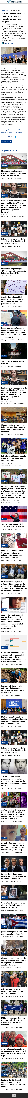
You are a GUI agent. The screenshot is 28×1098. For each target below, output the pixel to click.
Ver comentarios (6, 141)
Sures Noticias (8, 43)
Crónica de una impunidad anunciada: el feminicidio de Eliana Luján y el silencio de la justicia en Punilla (12, 300)
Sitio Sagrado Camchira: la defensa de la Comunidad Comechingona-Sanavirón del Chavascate (13, 689)
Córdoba (4, 323)
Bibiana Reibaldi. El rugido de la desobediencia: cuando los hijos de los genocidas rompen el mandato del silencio (13, 961)
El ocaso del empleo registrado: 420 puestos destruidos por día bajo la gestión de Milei (13, 173)
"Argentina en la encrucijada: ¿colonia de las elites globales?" (13, 525)
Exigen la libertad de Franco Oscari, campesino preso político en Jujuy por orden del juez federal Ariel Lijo (13, 554)
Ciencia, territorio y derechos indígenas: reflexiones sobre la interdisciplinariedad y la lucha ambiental (13, 428)
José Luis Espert (11, 130)
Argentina (5, 10)
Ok (14, 1095)
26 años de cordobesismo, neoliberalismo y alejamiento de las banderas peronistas (13, 876)
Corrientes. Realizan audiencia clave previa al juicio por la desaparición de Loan (13, 905)
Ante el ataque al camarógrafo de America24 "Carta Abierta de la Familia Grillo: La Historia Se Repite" (14, 1052)
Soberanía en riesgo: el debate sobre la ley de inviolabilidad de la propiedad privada (13, 241)
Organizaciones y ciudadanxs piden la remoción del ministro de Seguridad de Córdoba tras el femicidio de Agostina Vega (13, 846)
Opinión (4, 450)
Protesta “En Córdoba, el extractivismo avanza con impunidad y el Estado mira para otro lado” (13, 1083)
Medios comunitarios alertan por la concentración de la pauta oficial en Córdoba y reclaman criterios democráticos (14, 720)
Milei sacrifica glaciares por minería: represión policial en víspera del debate (12, 991)
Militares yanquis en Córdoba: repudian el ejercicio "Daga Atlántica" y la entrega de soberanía (13, 1021)
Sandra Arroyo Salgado (16, 132)
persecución (4, 132)
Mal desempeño (21, 130)
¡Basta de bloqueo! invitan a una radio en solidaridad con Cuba (14, 932)
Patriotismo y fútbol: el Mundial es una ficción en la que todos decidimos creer (13, 458)
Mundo (4, 804)
